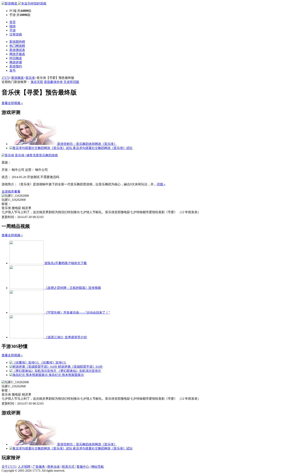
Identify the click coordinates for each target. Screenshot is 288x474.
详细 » (161, 184)
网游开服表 (17, 54)
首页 (12, 22)
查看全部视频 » (12, 103)
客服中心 (83, 466)
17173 (5, 77)
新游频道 (17, 77)
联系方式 (68, 466)
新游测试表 (17, 50)
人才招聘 (24, 466)
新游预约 (15, 66)
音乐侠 (30, 77)
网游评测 (15, 62)
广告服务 (39, 466)
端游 (12, 26)
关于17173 (9, 466)
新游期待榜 (17, 41)
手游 (12, 30)
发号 (12, 70)
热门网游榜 (17, 45)
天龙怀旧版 (71, 82)
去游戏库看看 (11, 191)
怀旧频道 (15, 58)
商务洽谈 (53, 466)
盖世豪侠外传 (53, 82)
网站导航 (97, 466)
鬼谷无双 (37, 82)
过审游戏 (15, 34)
